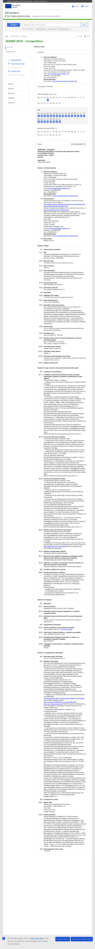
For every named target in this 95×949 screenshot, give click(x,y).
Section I (11, 84)
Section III (11, 93)
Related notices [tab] (10, 51)
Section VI (11, 103)
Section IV (11, 98)
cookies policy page (36, 938)
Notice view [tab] (9, 47)
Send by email (15, 71)
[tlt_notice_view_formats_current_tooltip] (84, 144)
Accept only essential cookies (81, 939)
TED (6, 36)
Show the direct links (18, 64)
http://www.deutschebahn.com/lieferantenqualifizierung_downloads (64, 698)
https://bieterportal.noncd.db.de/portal (55, 546)
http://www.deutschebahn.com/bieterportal (64, 81)
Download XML (16, 60)
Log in (77, 6)
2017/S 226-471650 (66, 629)
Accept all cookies (63, 939)
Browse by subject (63, 29)
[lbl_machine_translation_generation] (56, 128)
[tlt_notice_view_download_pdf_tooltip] (39, 116)
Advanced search (40, 29)
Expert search (52, 29)
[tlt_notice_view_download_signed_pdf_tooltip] (48, 100)
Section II (11, 88)
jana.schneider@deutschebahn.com (58, 74)
